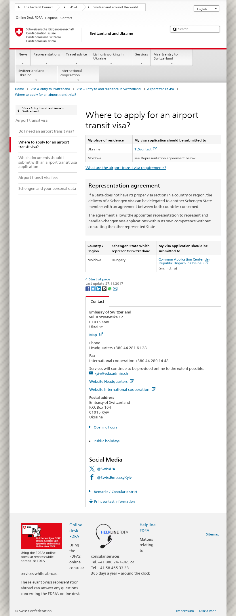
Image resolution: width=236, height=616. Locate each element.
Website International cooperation (119, 389)
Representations (46, 54)
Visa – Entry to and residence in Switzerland (109, 89)
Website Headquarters (108, 381)
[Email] (115, 288)
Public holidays (106, 441)
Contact (95, 301)
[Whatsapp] (110, 288)
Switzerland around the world (116, 7)
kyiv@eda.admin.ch (111, 373)
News (22, 54)
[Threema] (104, 288)
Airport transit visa (160, 89)
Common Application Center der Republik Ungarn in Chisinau (184, 261)
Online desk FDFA (75, 530)
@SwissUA (106, 468)
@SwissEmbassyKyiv (114, 477)
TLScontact (143, 149)
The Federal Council (38, 7)
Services (141, 54)
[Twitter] (93, 288)
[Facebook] (88, 288)
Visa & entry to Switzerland (166, 56)
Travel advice (76, 54)
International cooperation (71, 72)
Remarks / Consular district (115, 491)
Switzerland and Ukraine (31, 72)
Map (93, 334)
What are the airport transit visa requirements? (125, 167)
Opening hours (105, 427)
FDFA (73, 7)
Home (19, 89)
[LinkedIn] (99, 288)
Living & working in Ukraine (108, 56)
